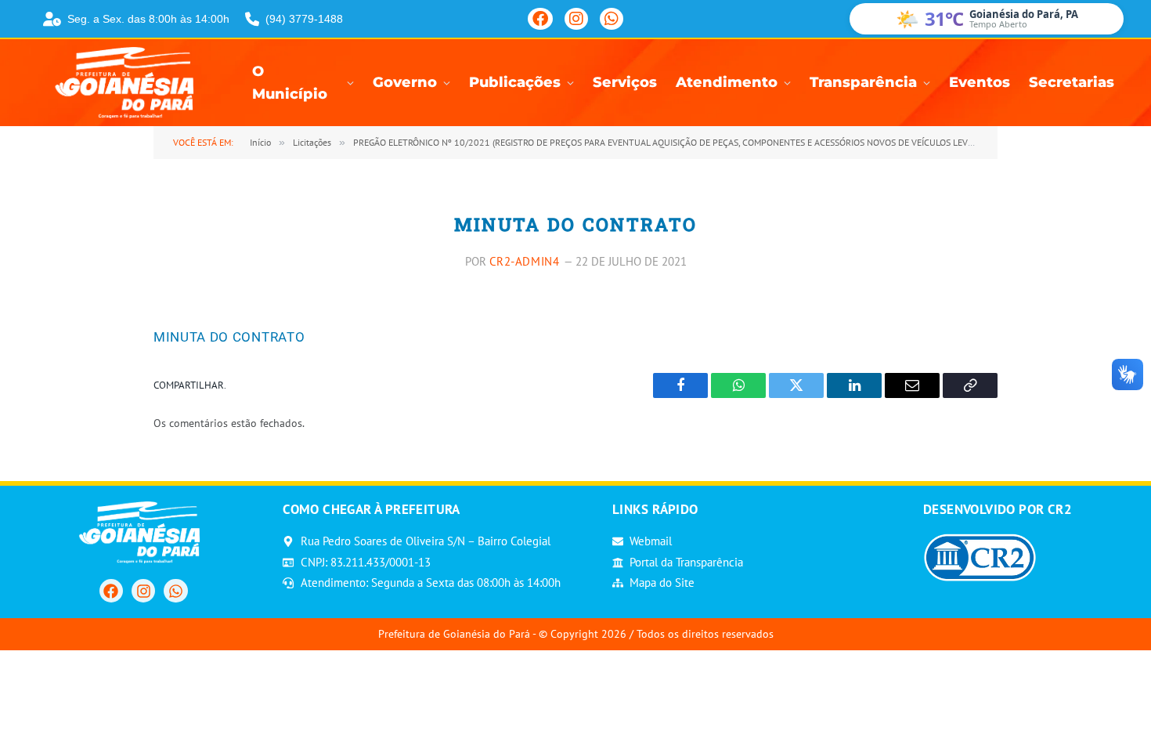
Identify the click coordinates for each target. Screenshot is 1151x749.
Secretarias (1071, 82)
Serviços (625, 82)
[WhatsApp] (611, 19)
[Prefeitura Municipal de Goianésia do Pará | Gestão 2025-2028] (129, 82)
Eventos (979, 82)
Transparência (863, 82)
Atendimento (727, 82)
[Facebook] (540, 19)
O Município (289, 83)
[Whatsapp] (175, 590)
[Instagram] (576, 19)
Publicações (515, 82)
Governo (405, 82)
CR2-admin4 (524, 261)
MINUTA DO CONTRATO (229, 337)
